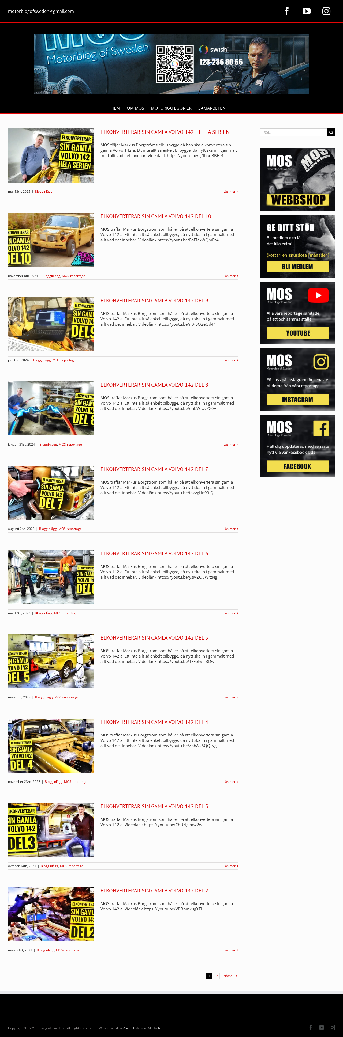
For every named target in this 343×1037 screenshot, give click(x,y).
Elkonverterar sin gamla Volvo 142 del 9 (154, 300)
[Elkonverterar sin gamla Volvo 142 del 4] (51, 746)
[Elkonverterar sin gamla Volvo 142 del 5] (51, 661)
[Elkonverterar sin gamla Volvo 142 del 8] (51, 408)
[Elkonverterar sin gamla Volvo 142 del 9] (51, 324)
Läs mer (229, 191)
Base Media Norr (152, 1028)
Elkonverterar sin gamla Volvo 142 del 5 (154, 637)
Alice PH (129, 1028)
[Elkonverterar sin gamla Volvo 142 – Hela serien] (51, 155)
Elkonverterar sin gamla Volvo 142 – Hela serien (164, 131)
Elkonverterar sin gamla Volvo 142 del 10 (155, 216)
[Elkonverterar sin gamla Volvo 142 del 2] (51, 914)
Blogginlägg (44, 191)
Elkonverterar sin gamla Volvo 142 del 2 (154, 890)
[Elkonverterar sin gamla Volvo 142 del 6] (51, 577)
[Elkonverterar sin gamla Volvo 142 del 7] (51, 493)
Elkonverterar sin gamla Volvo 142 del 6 (154, 553)
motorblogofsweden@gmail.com (41, 11)
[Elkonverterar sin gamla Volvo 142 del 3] (51, 830)
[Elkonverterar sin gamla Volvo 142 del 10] (51, 240)
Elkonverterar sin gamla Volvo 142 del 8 (154, 384)
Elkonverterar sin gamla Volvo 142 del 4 (154, 722)
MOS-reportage (73, 276)
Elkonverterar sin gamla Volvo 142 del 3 (154, 806)
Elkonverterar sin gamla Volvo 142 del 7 (154, 469)
